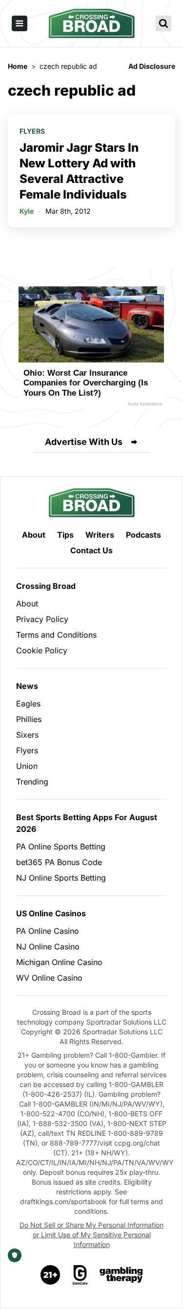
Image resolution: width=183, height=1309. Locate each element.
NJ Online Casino (48, 946)
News (27, 686)
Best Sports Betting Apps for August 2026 (86, 823)
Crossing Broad (46, 586)
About (33, 535)
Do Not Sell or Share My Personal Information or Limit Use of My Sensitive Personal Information (91, 1235)
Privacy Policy (42, 619)
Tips (65, 535)
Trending (32, 781)
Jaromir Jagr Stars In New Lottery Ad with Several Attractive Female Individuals (79, 171)
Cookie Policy (41, 650)
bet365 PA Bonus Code (59, 862)
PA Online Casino (47, 931)
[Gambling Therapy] (121, 1275)
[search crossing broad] (163, 23)
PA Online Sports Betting (60, 846)
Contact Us (91, 550)
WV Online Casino (49, 978)
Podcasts (143, 535)
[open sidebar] (19, 23)
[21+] (51, 1275)
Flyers (32, 131)
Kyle (27, 211)
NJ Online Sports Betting (61, 878)
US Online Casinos (51, 913)
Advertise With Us (83, 442)
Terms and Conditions (56, 635)
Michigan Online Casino (59, 962)
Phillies (28, 719)
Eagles (28, 703)
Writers (99, 535)
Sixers (27, 735)
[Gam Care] (80, 1275)
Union (27, 766)
